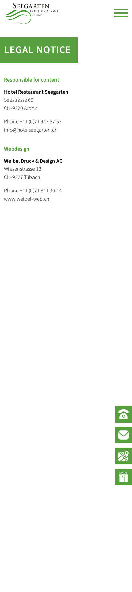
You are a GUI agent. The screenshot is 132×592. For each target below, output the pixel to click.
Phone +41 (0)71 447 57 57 (33, 122)
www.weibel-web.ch (26, 199)
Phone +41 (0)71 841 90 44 (33, 191)
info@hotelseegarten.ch (30, 130)
